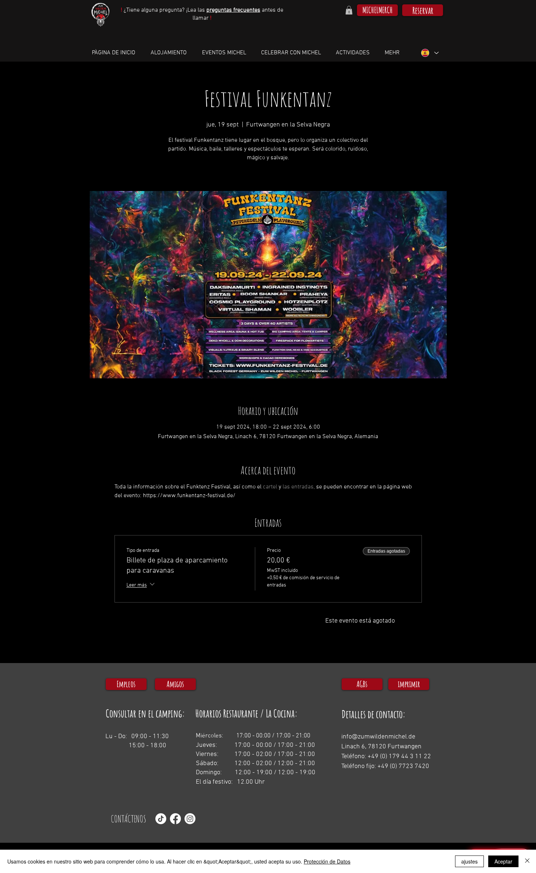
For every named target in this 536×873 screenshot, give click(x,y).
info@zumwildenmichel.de (378, 737)
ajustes (469, 861)
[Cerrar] (527, 861)
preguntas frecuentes (233, 10)
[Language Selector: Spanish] (429, 53)
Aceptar (503, 861)
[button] (349, 10)
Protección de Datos (327, 861)
